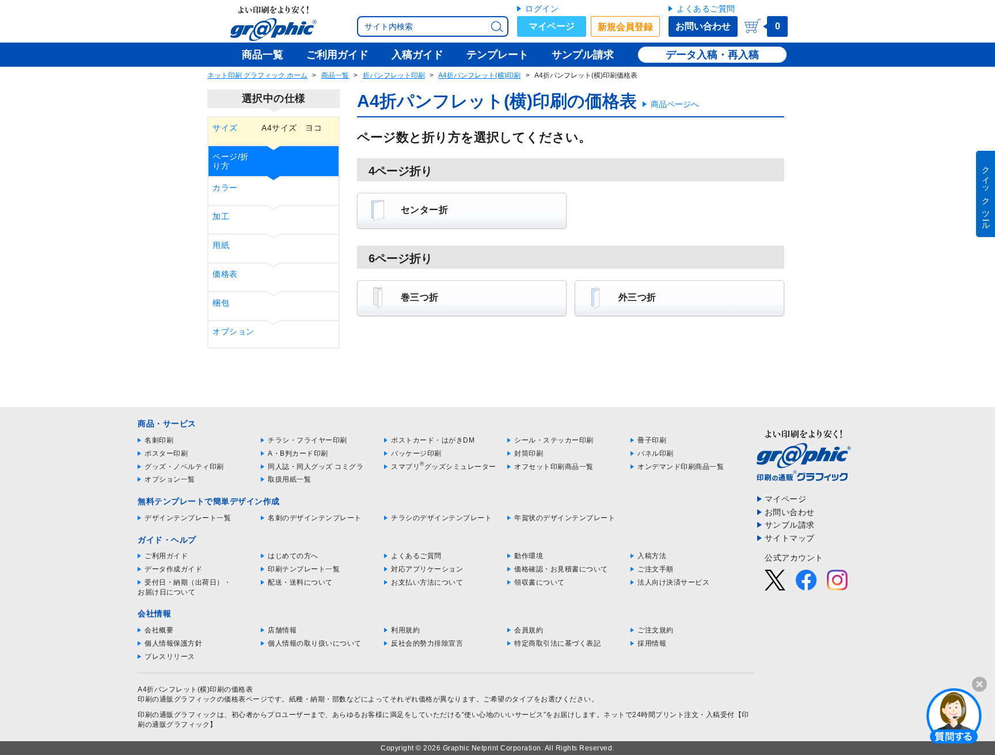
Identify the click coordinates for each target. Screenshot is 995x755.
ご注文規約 (655, 630)
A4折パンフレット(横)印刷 (479, 75)
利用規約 (405, 630)
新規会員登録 (625, 27)
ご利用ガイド (166, 556)
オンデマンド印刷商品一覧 (680, 467)
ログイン (542, 8)
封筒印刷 (528, 453)
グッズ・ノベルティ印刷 (184, 467)
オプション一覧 (170, 479)
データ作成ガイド (173, 569)
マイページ (552, 26)
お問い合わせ (703, 26)
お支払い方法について (427, 582)
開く (954, 715)
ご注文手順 (655, 569)
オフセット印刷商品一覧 (554, 467)
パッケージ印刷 (416, 453)
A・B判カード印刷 (298, 453)
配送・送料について (300, 582)
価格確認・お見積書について (561, 569)
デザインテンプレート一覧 (188, 518)
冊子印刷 (651, 440)
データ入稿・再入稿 (712, 54)
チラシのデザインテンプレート (441, 518)
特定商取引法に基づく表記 (557, 643)
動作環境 (528, 556)
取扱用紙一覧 (289, 479)
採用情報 (651, 643)
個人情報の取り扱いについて (315, 643)
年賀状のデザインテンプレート (564, 518)
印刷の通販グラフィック (177, 715)
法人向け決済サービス (673, 582)
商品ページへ (675, 104)
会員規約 (528, 630)
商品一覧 (335, 75)
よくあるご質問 (706, 8)
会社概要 (159, 630)
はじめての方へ (293, 556)
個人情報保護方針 (173, 643)
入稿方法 (651, 556)
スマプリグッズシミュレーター (443, 467)
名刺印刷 (159, 440)
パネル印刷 (655, 453)
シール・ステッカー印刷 (554, 440)
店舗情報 (282, 630)
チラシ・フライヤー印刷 (307, 440)
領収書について (539, 582)
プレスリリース (170, 657)
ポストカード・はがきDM (432, 440)
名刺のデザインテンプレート (315, 518)
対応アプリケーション (427, 569)
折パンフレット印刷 (394, 75)
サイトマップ (790, 538)
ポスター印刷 (166, 453)
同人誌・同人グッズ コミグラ (315, 467)
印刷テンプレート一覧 (304, 569)
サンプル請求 (790, 524)
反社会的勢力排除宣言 (427, 643)
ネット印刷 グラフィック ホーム (257, 75)
